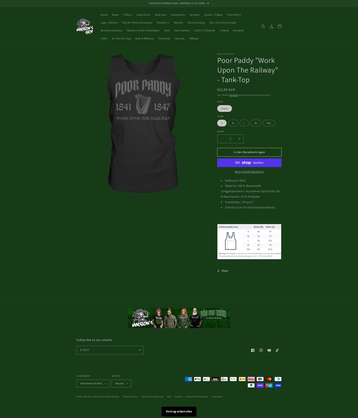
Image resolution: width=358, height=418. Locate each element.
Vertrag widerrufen (179, 411)
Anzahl (220, 131)
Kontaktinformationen (197, 396)
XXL (269, 123)
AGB (169, 396)
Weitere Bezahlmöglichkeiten (249, 171)
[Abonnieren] (139, 350)
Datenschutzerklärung (152, 396)
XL (256, 123)
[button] (263, 26)
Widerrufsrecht (130, 396)
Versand (233, 95)
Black (224, 108)
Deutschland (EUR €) (91, 383)
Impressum (217, 396)
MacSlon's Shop (92, 396)
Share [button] (225, 270)
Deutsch (119, 383)
